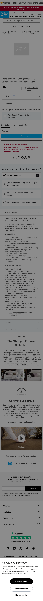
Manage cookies (21, 595)
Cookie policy (11, 571)
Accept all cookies (21, 581)
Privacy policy (24, 571)
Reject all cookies (21, 588)
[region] (21, 579)
